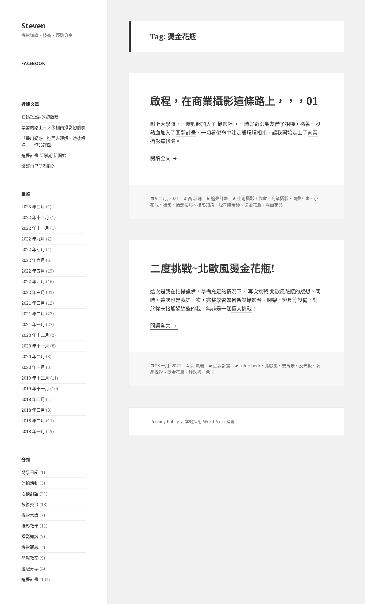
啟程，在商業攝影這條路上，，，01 (234, 101)
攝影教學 (29, 526)
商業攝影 (279, 198)
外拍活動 (29, 483)
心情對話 (29, 494)
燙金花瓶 (252, 205)
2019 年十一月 (35, 389)
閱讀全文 (164, 158)
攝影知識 (29, 537)
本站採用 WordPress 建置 (210, 422)
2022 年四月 (33, 282)
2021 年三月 (33, 303)
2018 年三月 (33, 410)
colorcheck (250, 366)
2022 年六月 (33, 260)
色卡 (210, 372)
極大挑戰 (241, 308)
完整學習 (216, 300)
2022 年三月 (33, 292)
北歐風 (271, 366)
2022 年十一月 (35, 228)
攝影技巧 (184, 205)
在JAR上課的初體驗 (40, 117)
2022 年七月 (33, 250)
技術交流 (29, 504)
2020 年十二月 (35, 335)
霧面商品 (274, 205)
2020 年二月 (33, 357)
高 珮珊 (195, 198)
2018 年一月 (33, 431)
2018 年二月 (33, 421)
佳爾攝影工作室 (252, 198)
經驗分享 (29, 569)
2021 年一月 (33, 324)
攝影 (167, 205)
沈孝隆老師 (229, 205)
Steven (33, 25)
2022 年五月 (33, 271)
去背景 (288, 366)
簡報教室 (29, 558)
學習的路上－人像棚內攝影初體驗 (53, 128)
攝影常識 (29, 515)
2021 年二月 (33, 314)
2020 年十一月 (35, 346)
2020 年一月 (33, 367)
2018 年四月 (33, 399)
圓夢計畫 (186, 132)
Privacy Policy (164, 422)
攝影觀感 (29, 547)
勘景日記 (29, 472)
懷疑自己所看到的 (38, 166)
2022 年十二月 (35, 217)
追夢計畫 (29, 579)
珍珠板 (195, 372)
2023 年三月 (33, 207)
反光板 (305, 366)
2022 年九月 (33, 239)
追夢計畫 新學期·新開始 (43, 155)
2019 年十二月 (35, 378)
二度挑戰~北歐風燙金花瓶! (212, 268)
